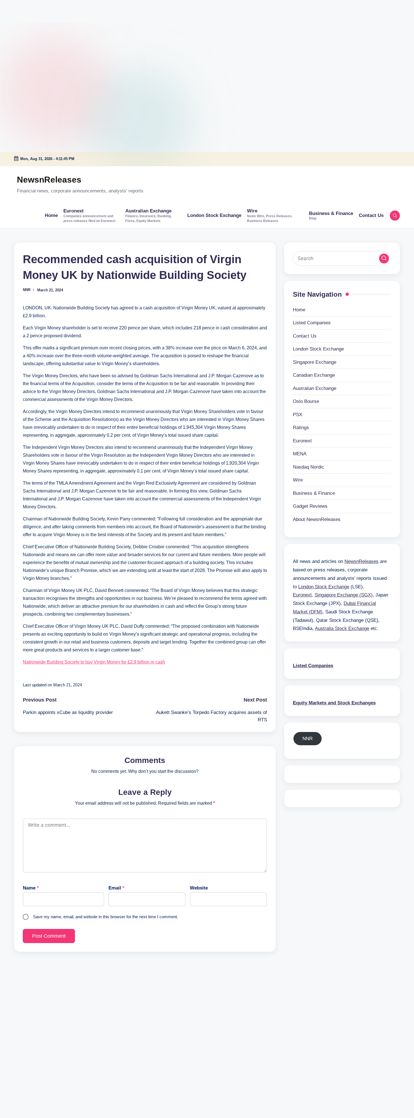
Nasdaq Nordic (308, 466)
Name (31, 888)
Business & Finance (314, 493)
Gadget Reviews (310, 506)
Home (299, 309)
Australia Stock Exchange (342, 628)
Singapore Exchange (314, 362)
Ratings (301, 427)
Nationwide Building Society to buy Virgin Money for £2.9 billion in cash (94, 662)
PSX (297, 414)
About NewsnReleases (316, 519)
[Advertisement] (35, 35)
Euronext (302, 440)
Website (199, 888)
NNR (307, 738)
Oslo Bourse (306, 401)
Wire (298, 480)
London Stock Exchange (318, 349)
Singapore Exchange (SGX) (344, 595)
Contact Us (305, 335)
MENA (299, 453)
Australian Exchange (314, 388)
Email (116, 888)
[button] (384, 258)
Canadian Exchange (314, 375)
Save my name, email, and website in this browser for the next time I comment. (105, 916)
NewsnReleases (49, 179)
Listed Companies (312, 322)
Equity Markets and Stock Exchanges (334, 702)
